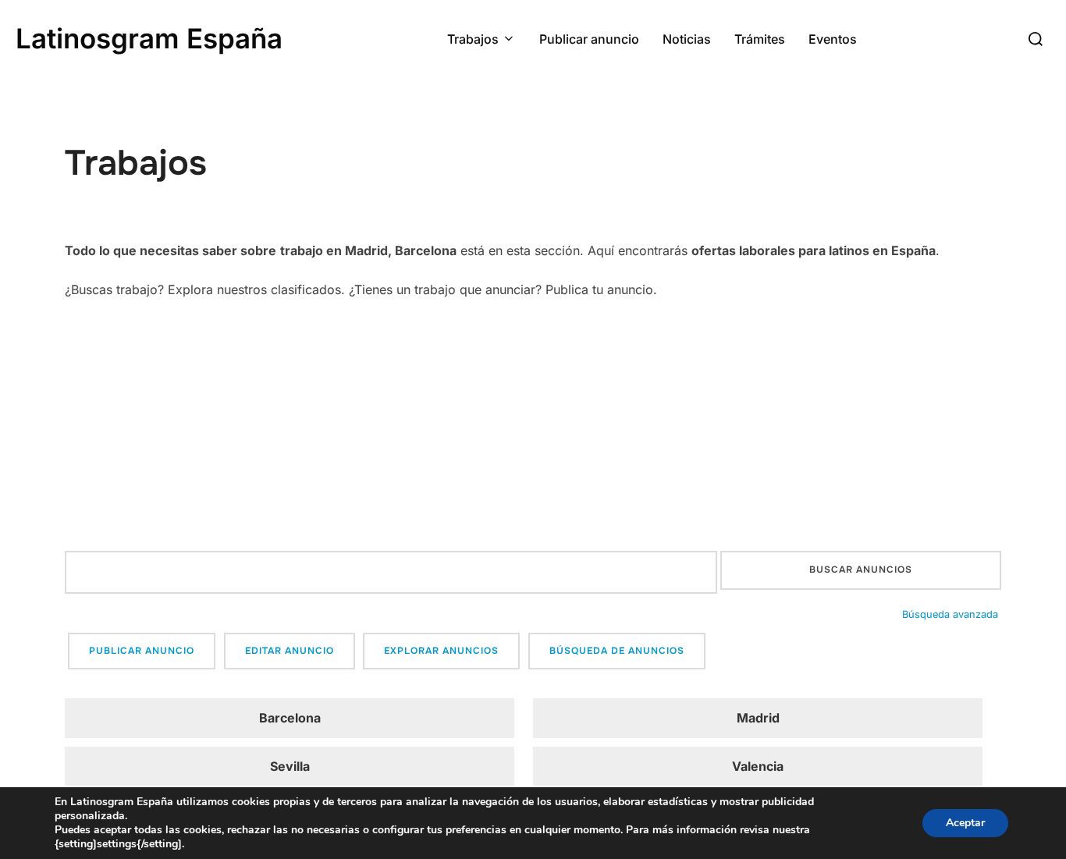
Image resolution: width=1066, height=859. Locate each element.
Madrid (758, 718)
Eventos (832, 39)
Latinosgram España (149, 38)
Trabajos (473, 39)
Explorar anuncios (441, 650)
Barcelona (290, 718)
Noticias (687, 39)
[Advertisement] (533, 426)
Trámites (759, 39)
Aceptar (965, 822)
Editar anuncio (289, 650)
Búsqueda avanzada (950, 614)
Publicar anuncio (589, 39)
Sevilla (290, 766)
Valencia (758, 766)
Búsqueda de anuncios (616, 650)
